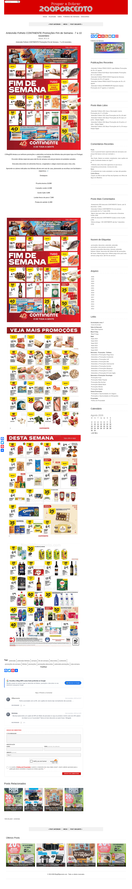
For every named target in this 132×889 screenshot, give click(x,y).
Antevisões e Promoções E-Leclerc (101, 370)
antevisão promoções (62, 664)
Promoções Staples (97, 389)
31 (95, 430)
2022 (92, 286)
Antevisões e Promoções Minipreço (102, 368)
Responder (15, 705)
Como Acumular (96, 325)
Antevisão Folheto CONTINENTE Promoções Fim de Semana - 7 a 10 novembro (44, 34)
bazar (94, 253)
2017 (92, 297)
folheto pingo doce (102, 253)
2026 (92, 276)
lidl (117, 251)
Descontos (85, 17)
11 (98, 424)
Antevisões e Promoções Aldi (100, 361)
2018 (92, 295)
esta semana (75, 664)
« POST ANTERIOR (54, 24)
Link (24, 705)
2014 (92, 304)
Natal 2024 (94, 338)
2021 (92, 288)
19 (101, 426)
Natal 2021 (94, 348)
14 (107, 424)
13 (104, 424)
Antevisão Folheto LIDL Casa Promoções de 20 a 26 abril (108, 115)
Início (45, 17)
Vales (59, 17)
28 (107, 428)
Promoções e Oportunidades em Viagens (103, 393)
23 (92, 428)
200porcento (16, 698)
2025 (92, 279)
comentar (17, 819)
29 (110, 428)
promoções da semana (13, 664)
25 (98, 428)
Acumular (52, 17)
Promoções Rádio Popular (99, 380)
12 (101, 424)
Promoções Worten (97, 386)
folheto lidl (113, 251)
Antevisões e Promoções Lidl (100, 359)
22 (110, 426)
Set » (96, 433)
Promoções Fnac (96, 377)
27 (104, 428)
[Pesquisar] (18, 2)
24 (95, 428)
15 (110, 424)
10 (95, 424)
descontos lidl (105, 251)
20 (104, 426)
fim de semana (44, 661)
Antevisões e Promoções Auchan (101, 366)
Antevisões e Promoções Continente (102, 357)
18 (98, 426)
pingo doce (99, 255)
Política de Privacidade (98, 400)
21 (107, 426)
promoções (32, 664)
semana (34, 661)
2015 (92, 302)
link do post (8, 819)
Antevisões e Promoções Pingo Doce (102, 354)
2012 (92, 308)
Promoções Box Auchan (98, 382)
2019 (92, 292)
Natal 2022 (94, 345)
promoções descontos (45, 664)
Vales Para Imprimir (97, 329)
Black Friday (95, 334)
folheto (24, 664)
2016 (92, 299)
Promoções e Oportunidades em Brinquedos (104, 396)
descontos (53, 661)
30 (92, 430)
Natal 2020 (94, 350)
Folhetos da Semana (71, 17)
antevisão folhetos (23, 661)
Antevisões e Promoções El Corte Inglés (103, 373)
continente (62, 661)
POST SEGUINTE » (76, 24)
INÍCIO (65, 24)
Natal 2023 (94, 343)
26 (101, 428)
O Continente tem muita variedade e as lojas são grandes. (109, 171)
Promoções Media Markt (98, 384)
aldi (105, 255)
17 (95, 426)
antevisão (12, 661)
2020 (92, 290)
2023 (92, 283)
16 (92, 426)
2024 (92, 281)
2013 (92, 306)
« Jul (92, 433)
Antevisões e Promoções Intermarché (102, 364)
